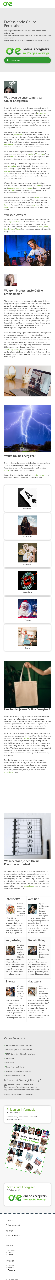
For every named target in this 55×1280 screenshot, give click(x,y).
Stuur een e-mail (14, 1225)
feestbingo (40, 154)
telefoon (18, 738)
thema (38, 185)
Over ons (11, 1252)
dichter (36, 198)
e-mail (26, 738)
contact (7, 470)
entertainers (41, 113)
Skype (18, 229)
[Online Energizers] (7, 4)
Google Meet (9, 229)
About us (11, 1268)
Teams (40, 227)
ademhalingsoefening (12, 349)
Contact (10, 1255)
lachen (6, 207)
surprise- (31, 154)
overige (7, 171)
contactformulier (30, 886)
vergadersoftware (14, 222)
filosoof (7, 205)
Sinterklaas (29, 188)
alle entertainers (41, 475)
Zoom (46, 227)
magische (11, 188)
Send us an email (14, 1235)
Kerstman (19, 188)
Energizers (11, 1250)
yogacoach (36, 205)
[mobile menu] (51, 4)
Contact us (11, 1270)
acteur (13, 190)
